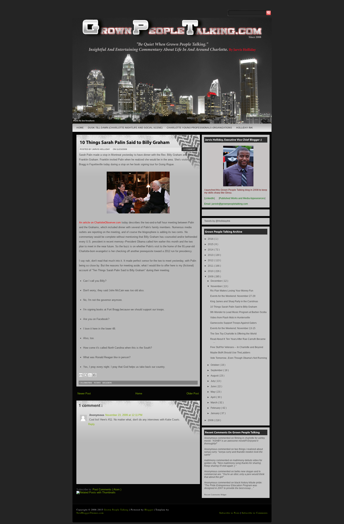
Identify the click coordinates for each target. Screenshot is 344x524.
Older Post (193, 393)
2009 (211, 276)
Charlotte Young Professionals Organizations (199, 127)
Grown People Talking (116, 509)
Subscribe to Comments (255, 512)
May (213, 391)
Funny (97, 382)
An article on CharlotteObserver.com (100, 222)
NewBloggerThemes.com (90, 512)
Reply (91, 424)
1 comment (189, 149)
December (217, 281)
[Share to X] (90, 375)
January (215, 413)
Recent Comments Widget (215, 495)
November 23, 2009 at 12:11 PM (123, 415)
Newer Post (84, 393)
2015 (211, 244)
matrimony (210, 460)
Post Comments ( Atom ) (107, 489)
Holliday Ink (244, 127)
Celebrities (86, 382)
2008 (211, 420)
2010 (211, 271)
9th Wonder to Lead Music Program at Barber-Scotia (238, 312)
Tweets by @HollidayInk (217, 221)
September (217, 370)
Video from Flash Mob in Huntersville (230, 317)
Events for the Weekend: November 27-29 (232, 296)
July (213, 381)
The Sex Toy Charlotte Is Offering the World (233, 333)
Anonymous (210, 438)
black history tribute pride (248, 482)
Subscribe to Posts (229, 512)
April (213, 397)
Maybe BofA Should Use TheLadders (230, 352)
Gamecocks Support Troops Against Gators (233, 323)
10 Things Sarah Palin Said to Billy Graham (233, 306)
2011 (211, 265)
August (215, 375)
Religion (107, 382)
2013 (211, 255)
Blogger (149, 509)
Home (80, 127)
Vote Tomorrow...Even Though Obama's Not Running (238, 358)
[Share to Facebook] (95, 375)
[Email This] (81, 375)
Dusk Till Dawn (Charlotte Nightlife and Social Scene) (125, 127)
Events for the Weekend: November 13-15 (232, 328)
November (217, 286)
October (215, 365)
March (214, 402)
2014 (211, 249)
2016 (211, 239)
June (214, 386)
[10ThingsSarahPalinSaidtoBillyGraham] (125, 142)
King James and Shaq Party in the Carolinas (234, 301)
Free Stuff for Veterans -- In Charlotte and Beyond (236, 347)
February (216, 408)
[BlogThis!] (85, 375)
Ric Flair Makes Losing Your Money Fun (231, 290)
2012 (211, 260)
